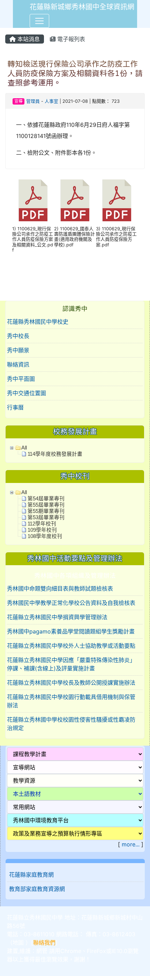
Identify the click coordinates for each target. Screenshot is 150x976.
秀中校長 (18, 335)
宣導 (18, 101)
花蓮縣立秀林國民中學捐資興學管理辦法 (57, 617)
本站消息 (28, 39)
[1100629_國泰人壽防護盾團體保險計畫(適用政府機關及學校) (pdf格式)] (75, 200)
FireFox (96, 950)
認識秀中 (75, 308)
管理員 (33, 101)
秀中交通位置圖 (26, 393)
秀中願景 (18, 350)
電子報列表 (70, 39)
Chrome (70, 950)
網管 (41, 950)
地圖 (18, 942)
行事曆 (15, 407)
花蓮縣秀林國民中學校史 (37, 321)
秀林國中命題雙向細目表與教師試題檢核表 (60, 588)
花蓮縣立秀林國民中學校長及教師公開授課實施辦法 (71, 682)
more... (131, 844)
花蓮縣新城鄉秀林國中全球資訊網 (82, 7)
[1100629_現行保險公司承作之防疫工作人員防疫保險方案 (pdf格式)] (117, 200)
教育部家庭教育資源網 (37, 888)
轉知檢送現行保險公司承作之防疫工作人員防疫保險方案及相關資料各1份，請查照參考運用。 (75, 73)
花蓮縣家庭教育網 (31, 874)
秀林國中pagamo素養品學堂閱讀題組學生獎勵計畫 (71, 631)
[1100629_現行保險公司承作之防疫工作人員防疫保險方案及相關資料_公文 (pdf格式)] (33, 200)
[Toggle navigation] (39, 21)
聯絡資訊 (18, 364)
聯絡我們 (44, 942)
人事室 (51, 101)
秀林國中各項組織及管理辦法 (75, 575)
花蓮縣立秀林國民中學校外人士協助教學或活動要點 (71, 645)
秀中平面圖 (21, 378)
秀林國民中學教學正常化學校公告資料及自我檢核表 (71, 602)
